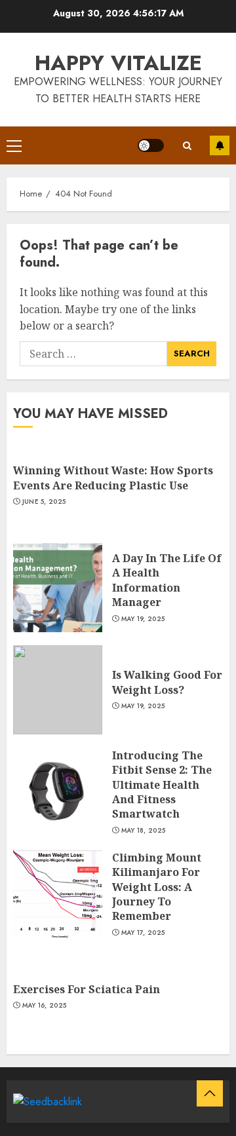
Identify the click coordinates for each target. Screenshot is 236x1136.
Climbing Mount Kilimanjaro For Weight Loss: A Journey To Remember (156, 887)
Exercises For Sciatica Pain (86, 989)
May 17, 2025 (143, 932)
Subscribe (219, 145)
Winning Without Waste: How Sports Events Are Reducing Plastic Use (113, 477)
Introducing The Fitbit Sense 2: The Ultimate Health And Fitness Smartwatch (162, 785)
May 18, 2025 (143, 830)
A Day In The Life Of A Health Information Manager (167, 580)
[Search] (186, 146)
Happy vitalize (118, 63)
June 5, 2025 (44, 501)
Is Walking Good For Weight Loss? (167, 682)
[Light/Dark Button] (151, 145)
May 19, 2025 (143, 619)
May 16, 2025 (44, 1005)
